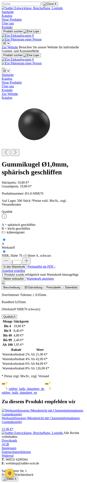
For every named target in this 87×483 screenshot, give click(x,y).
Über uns (8, 23)
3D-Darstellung (33, 287)
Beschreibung (11, 287)
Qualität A (9, 316)
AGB (5, 444)
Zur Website (10, 47)
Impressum (9, 448)
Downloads (9, 440)
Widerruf (8, 455)
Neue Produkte (12, 19)
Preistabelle (53, 287)
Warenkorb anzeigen (40, 278)
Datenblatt (71, 287)
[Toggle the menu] (3, 68)
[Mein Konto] (22, 39)
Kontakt (7, 27)
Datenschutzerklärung (16, 452)
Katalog (7, 16)
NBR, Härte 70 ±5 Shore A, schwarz (26, 255)
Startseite (8, 12)
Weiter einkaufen (13, 278)
